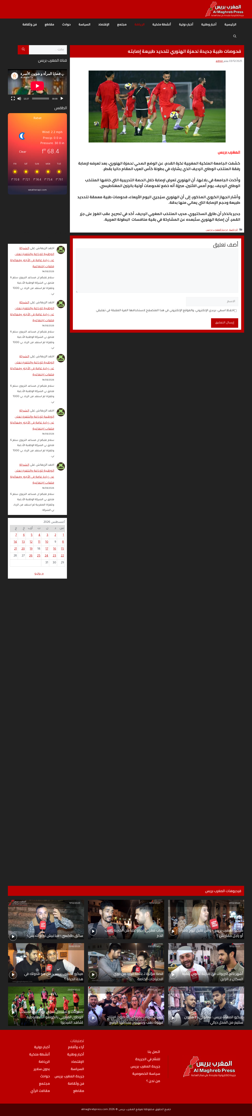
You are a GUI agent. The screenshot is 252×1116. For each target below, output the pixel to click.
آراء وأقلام (76, 1047)
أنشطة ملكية (161, 24)
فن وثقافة (29, 24)
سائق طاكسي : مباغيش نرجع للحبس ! (55, 935)
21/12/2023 (234, 903)
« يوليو (39, 574)
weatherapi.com (37, 190)
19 (31, 549)
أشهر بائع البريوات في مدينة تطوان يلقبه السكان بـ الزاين (212, 976)
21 (15, 549)
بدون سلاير (42, 1069)
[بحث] (23, 50)
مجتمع (122, 24)
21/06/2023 (154, 990)
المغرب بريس (229, 151)
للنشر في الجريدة (147, 1059)
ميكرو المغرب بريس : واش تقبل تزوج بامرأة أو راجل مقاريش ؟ (211, 933)
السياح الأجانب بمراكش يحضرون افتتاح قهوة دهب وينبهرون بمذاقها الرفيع (135, 1019)
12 (31, 542)
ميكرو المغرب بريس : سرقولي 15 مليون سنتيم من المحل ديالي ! (213, 1019)
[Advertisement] (37, 727)
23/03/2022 (74, 990)
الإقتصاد (103, 24)
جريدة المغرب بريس (217, 230)
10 (46, 542)
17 (46, 549)
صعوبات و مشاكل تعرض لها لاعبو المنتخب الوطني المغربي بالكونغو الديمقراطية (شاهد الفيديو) (51, 1017)
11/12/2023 (154, 903)
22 (62, 556)
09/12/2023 (154, 947)
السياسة (84, 24)
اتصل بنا (153, 1052)
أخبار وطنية (209, 24)
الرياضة (139, 24)
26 (30, 556)
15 (62, 549)
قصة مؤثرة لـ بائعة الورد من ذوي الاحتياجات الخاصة (138, 976)
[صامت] (19, 99)
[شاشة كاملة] (13, 99)
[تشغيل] (62, 99)
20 (23, 549)
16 (54, 549)
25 (38, 556)
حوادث (66, 24)
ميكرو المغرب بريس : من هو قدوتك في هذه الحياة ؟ (53, 976)
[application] (37, 85)
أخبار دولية (186, 24)
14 (15, 542)
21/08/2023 (234, 990)
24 (46, 556)
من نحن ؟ (153, 1081)
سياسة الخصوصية (146, 1073)
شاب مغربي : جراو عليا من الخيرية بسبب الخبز (134, 933)
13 (23, 542)
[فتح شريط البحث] (234, 36)
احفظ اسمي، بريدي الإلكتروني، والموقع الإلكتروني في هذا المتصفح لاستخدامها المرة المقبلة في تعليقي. (164, 310)
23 (54, 556)
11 (39, 542)
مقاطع (49, 24)
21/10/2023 (74, 947)
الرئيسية (230, 24)
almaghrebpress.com (94, 1109)
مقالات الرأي (40, 1091)
